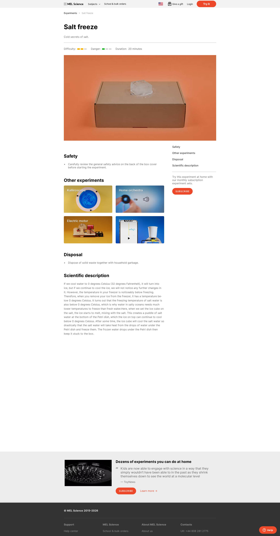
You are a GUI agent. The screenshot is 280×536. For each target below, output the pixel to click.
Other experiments (183, 153)
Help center (71, 531)
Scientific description (185, 165)
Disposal (177, 159)
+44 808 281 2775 (197, 531)
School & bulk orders (115, 3)
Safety (176, 146)
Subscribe (182, 191)
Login (190, 4)
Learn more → (148, 490)
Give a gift (177, 4)
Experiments (70, 13)
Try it (206, 4)
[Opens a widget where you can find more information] (268, 530)
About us (147, 531)
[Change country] (161, 4)
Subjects (92, 4)
